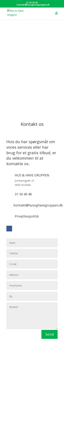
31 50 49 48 (32, 2)
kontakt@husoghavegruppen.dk (38, 205)
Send (49, 334)
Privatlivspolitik (27, 216)
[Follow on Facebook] (9, 228)
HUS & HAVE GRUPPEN (32, 175)
